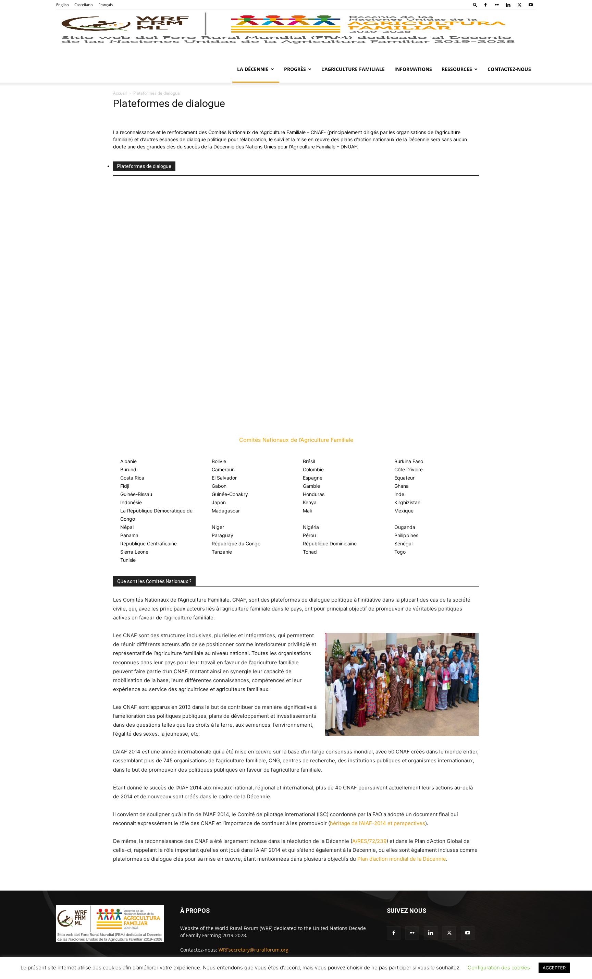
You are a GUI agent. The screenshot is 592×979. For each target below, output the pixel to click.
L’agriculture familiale (353, 69)
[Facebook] (485, 5)
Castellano (83, 4)
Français (105, 4)
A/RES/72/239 (369, 841)
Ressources (457, 69)
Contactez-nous (509, 69)
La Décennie (253, 69)
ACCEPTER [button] (554, 967)
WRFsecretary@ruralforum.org (253, 949)
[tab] (144, 166)
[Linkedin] (508, 5)
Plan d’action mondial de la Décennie (401, 859)
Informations (413, 69)
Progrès (295, 69)
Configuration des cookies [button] (499, 967)
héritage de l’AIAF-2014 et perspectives (377, 823)
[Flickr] (497, 5)
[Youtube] (531, 5)
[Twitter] (519, 5)
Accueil (120, 93)
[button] (475, 4)
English (62, 4)
